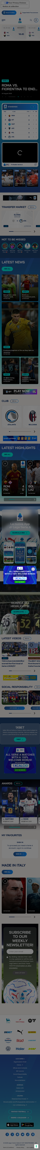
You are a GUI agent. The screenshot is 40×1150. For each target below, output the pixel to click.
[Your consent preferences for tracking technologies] (36, 1146)
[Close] (33, 569)
